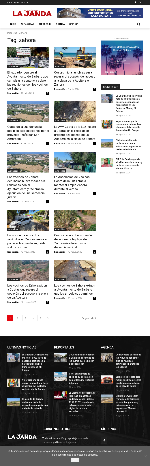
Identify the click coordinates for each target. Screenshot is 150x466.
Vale (75, 459)
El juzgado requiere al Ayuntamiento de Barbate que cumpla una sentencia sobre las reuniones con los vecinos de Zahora (27, 80)
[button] (138, 24)
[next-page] (48, 318)
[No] (145, 456)
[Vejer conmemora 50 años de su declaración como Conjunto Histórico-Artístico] (60, 376)
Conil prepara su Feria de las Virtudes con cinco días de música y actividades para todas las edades (128, 360)
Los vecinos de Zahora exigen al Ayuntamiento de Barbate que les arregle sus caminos (74, 289)
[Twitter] (140, 3)
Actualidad (13, 66)
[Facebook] (135, 3)
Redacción (13, 93)
